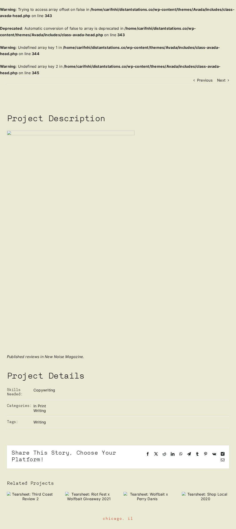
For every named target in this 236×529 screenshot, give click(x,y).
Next (221, 80)
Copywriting (44, 390)
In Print (39, 406)
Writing (39, 410)
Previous (204, 80)
